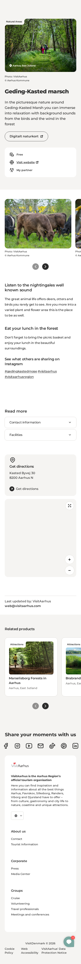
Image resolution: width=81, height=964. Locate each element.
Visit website (26, 162)
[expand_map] (69, 505)
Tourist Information (24, 844)
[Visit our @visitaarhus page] (52, 745)
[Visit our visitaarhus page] (5, 745)
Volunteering (20, 903)
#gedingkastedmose (21, 371)
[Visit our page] (17, 745)
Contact (16, 839)
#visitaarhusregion (19, 377)
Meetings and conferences (30, 914)
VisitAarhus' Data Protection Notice (54, 950)
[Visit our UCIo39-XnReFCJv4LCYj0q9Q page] (29, 745)
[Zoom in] (69, 559)
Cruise (15, 898)
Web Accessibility (29, 950)
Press (15, 868)
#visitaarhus (47, 371)
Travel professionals (25, 909)
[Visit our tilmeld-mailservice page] (40, 745)
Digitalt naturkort (24, 136)
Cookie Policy (10, 950)
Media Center (20, 874)
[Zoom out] (69, 570)
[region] (40, 538)
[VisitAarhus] (23, 765)
